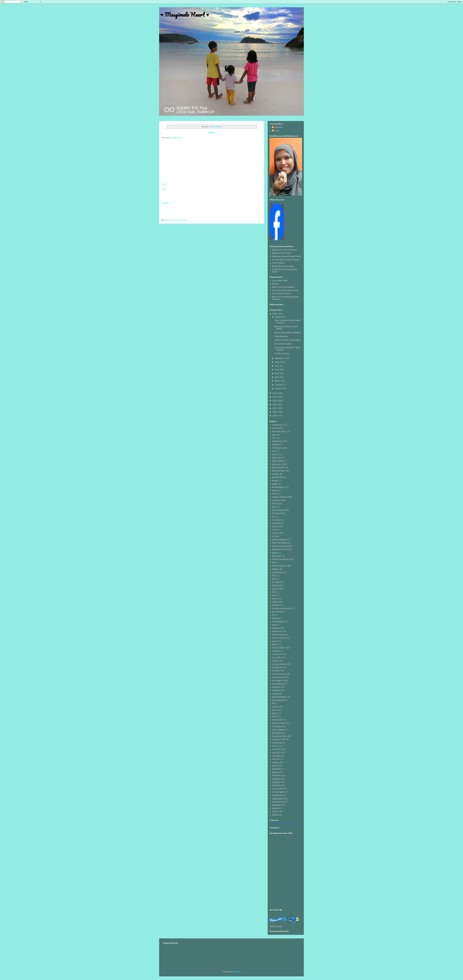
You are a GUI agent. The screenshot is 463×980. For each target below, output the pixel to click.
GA (273, 536)
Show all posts (216, 126)
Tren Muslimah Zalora (281, 294)
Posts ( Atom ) (177, 138)
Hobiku (275, 569)
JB (273, 592)
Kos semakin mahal (282, 344)
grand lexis (277, 556)
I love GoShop (278, 263)
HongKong (277, 572)
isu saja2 (276, 582)
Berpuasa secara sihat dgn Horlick (286, 256)
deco (274, 507)
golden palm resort (280, 549)
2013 (274, 397)
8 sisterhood (277, 425)
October (278, 317)
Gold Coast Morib (279, 543)
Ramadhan (277, 733)
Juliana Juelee (273, 202)
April (277, 377)
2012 (274, 401)
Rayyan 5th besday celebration (287, 332)
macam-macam (279, 638)
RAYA (274, 746)
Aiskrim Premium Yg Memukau (287, 340)
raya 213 (276, 759)
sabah (275, 766)
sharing (275, 772)
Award (275, 454)
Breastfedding (278, 487)
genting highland (279, 540)
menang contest (279, 664)
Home (211, 132)
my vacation (277, 680)
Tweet (164, 184)
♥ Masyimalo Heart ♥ (184, 14)
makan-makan (278, 648)
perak (274, 710)
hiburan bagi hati (279, 566)
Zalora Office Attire (280, 281)
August (278, 362)
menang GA (277, 667)
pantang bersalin (279, 697)
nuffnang (276, 687)
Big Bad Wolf (278, 477)
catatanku (276, 500)
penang (275, 707)
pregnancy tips (278, 723)
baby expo (276, 458)
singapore (276, 782)
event (274, 530)
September (280, 358)
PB (273, 703)
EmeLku (275, 526)
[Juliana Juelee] (276, 239)
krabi (274, 625)
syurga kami (277, 795)
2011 (274, 404)
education (276, 523)
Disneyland (277, 513)
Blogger (236, 972)
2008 (274, 416)
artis (274, 451)
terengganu (277, 805)
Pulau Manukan (281, 336)
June (277, 370)
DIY (274, 517)
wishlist (275, 815)
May (277, 373)
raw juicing (277, 743)
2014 (274, 393)
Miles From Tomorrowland (283, 287)
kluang (275, 618)
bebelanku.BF (278, 467)
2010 (274, 408)
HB (273, 562)
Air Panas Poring (281, 354)
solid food (276, 785)
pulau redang (278, 730)
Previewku (276, 726)
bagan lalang (278, 461)
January (278, 388)
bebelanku (276, 464)
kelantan (276, 605)
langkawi (276, 628)
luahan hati (277, 631)
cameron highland (280, 497)
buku (274, 494)
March (277, 381)
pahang (275, 694)
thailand (275, 808)
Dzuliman (276, 520)
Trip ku (275, 812)
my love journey (279, 674)
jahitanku (276, 585)
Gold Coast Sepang (280, 546)
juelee (277, 131)
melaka (275, 661)
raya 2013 (276, 756)
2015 (274, 314)
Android (275, 444)
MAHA (275, 644)
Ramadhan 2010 (279, 736)
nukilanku (276, 690)
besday (275, 474)
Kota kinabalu (278, 622)
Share (164, 189)
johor (274, 595)
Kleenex (275, 284)
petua (274, 713)
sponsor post (277, 789)
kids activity (277, 612)
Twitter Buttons (275, 926)
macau (275, 641)
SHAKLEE (277, 769)
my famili (276, 671)
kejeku (275, 602)
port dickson (277, 720)
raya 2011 (276, 749)
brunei (275, 490)
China (275, 504)
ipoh (274, 579)
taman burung (278, 802)
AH (273, 438)
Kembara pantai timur (281, 608)
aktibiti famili (277, 441)
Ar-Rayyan (277, 448)
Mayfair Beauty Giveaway (283, 266)
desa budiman (278, 510)
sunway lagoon (278, 792)
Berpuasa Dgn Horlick (281, 253)
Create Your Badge (275, 242)
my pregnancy (278, 677)
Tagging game (278, 799)
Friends (275, 533)
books (275, 484)
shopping (276, 779)
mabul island (277, 635)
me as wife (277, 658)
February (279, 385)
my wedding (277, 684)
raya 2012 (276, 753)
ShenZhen (276, 775)
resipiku (275, 762)
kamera (275, 599)
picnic (274, 717)
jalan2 (275, 589)
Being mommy (278, 471)
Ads (274, 435)
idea (274, 576)
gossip (275, 553)
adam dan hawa (279, 431)
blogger (275, 481)
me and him (277, 654)
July (277, 366)
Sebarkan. (166, 203)
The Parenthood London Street (285, 290)
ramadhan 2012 (279, 739)
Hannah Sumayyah (280, 559)
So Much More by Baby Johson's (286, 260)
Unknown (278, 127)
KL (273, 615)
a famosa (276, 428)
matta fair (276, 651)
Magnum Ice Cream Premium (284, 250)
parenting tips (278, 700)
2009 (274, 412)
